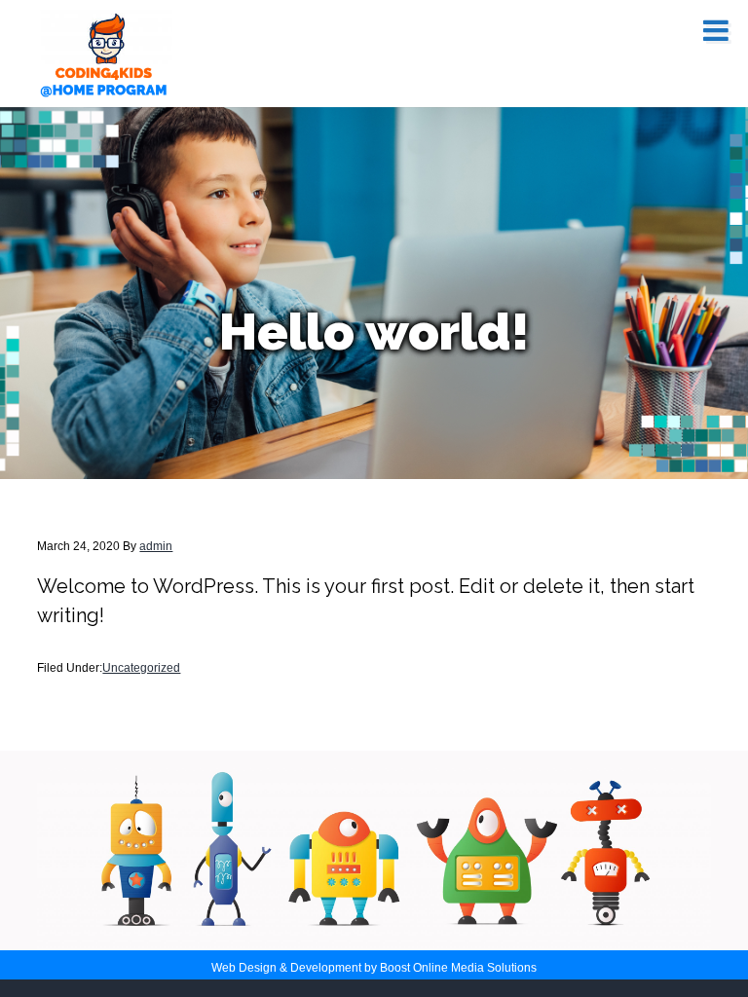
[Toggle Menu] (716, 30)
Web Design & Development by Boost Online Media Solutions (374, 968)
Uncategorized (141, 668)
